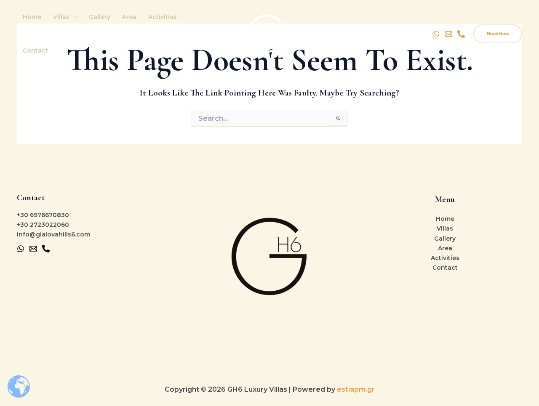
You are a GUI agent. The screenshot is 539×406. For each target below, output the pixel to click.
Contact (35, 50)
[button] (73, 17)
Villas (61, 17)
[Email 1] (33, 248)
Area (129, 17)
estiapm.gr (356, 389)
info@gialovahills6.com (53, 234)
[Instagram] (461, 34)
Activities (162, 17)
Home (32, 17)
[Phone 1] (46, 248)
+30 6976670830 (43, 215)
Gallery (99, 17)
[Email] (448, 34)
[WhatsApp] (436, 34)
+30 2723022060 (43, 224)
